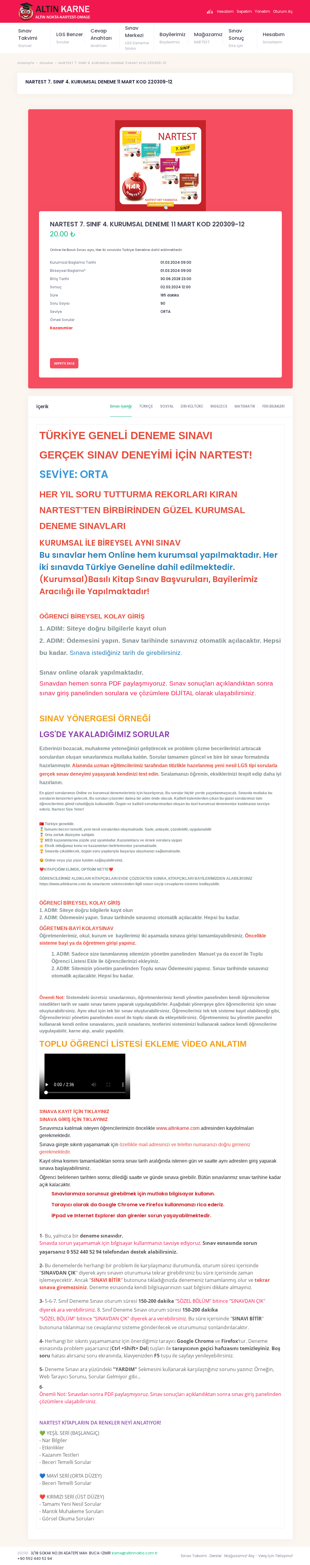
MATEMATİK (245, 406)
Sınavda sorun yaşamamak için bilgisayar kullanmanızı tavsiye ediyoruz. (120, 1243)
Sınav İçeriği (121, 406)
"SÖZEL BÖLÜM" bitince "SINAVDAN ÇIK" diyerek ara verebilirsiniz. (113, 1318)
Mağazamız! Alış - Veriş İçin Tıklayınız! (258, 1555)
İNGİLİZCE (218, 406)
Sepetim (244, 11)
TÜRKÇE (146, 406)
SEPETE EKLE (64, 363)
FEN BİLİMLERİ (273, 406)
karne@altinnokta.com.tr (134, 1553)
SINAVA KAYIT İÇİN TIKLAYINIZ (74, 1111)
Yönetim (262, 11)
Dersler (215, 1555)
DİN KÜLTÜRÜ (192, 406)
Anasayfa (25, 62)
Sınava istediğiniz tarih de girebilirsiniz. (126, 652)
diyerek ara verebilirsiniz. (67, 1309)
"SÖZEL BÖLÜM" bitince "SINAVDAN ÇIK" (220, 1301)
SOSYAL (166, 406)
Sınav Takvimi (194, 1555)
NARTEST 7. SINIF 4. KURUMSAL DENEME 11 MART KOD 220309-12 (112, 62)
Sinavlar (46, 62)
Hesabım (225, 11)
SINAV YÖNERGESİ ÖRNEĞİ (95, 718)
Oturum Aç (283, 11)
